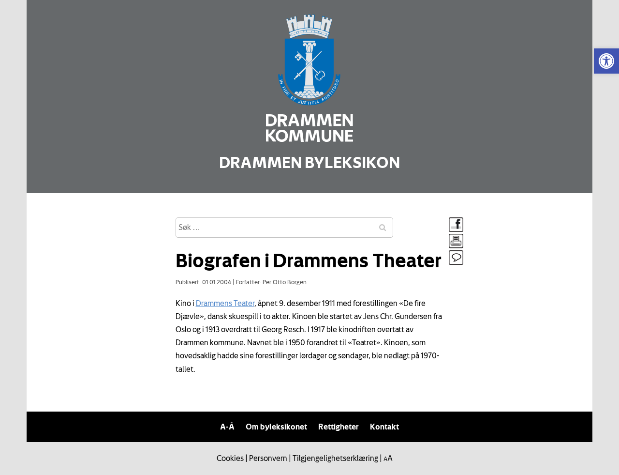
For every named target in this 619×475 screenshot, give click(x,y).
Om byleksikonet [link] (276, 426)
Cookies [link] (230, 458)
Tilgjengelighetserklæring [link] (335, 458)
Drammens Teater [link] (225, 303)
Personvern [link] (268, 458)
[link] (606, 61)
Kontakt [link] (384, 426)
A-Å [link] (227, 426)
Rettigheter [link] (338, 426)
